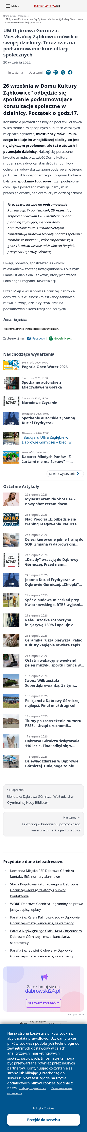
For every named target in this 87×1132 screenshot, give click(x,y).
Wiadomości (23, 16)
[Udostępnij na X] (62, 72)
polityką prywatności (32, 1088)
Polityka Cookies (43, 1108)
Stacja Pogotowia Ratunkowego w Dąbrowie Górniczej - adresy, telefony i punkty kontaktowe (44, 890)
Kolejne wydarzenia (62, 474)
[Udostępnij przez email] (55, 72)
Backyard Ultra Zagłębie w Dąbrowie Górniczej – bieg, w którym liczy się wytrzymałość (47, 442)
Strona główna (9, 16)
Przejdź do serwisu (43, 1119)
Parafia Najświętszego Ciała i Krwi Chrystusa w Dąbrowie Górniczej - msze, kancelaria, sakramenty (46, 936)
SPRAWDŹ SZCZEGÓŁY (43, 1003)
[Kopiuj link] (48, 72)
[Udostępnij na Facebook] (70, 72)
